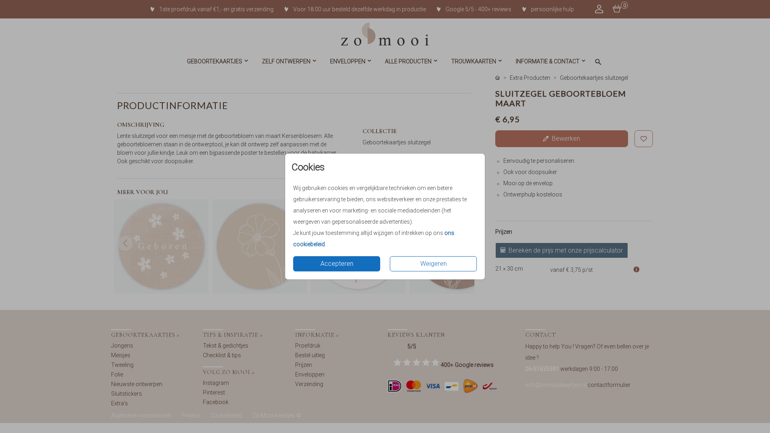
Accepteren (336, 263)
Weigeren (433, 263)
